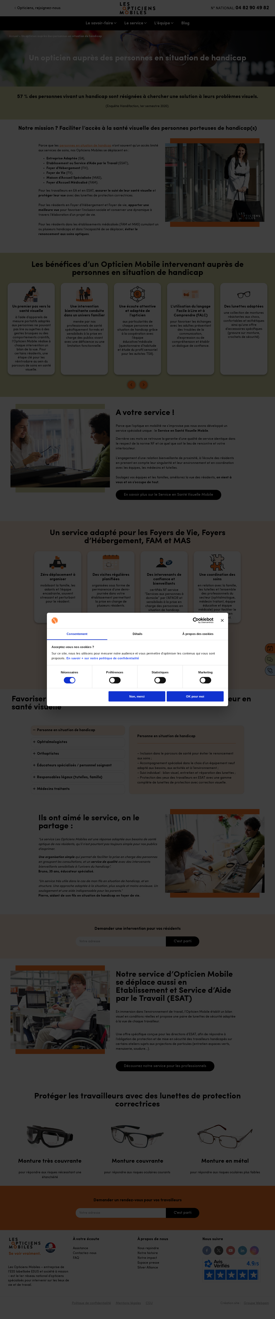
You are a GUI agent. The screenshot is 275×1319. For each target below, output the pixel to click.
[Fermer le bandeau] (222, 620)
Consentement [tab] (77, 634)
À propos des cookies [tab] (197, 634)
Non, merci (137, 696)
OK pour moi (195, 696)
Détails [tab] (138, 634)
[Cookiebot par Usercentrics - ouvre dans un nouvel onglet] (195, 620)
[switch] (115, 680)
